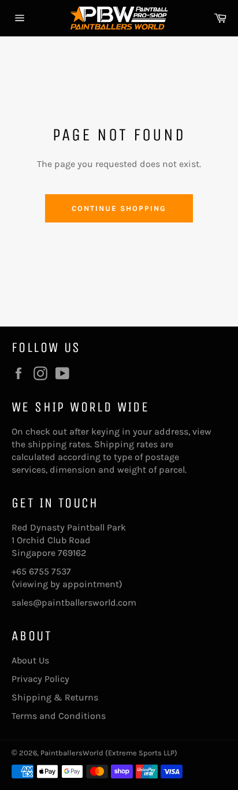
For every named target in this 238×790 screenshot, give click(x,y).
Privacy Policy (40, 678)
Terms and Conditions (59, 715)
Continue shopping (119, 208)
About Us (30, 660)
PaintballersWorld (71, 752)
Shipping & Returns (55, 697)
